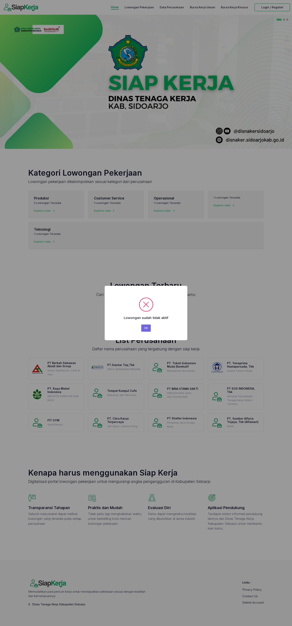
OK (146, 327)
